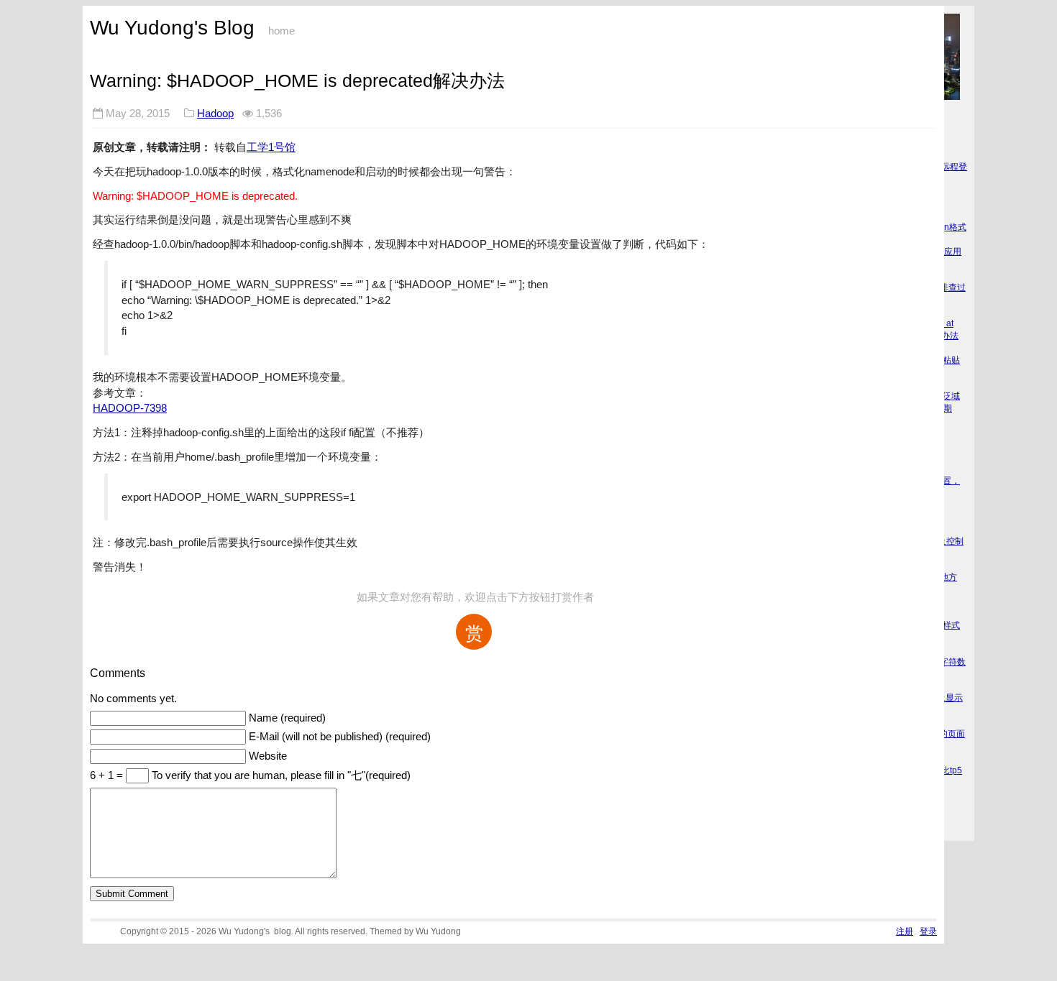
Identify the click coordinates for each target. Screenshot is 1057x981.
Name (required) (287, 718)
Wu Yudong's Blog (172, 28)
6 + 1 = (108, 775)
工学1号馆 (271, 147)
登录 (928, 931)
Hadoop (215, 113)
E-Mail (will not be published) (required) (340, 736)
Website (268, 756)
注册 (904, 931)
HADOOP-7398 (130, 408)
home (281, 31)
